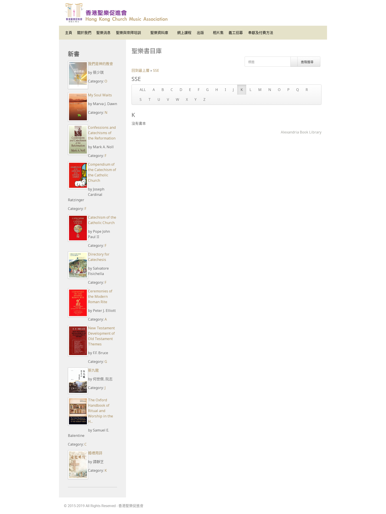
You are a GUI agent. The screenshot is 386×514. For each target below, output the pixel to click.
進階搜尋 (307, 62)
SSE (156, 70)
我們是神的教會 (100, 63)
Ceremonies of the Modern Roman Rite (100, 296)
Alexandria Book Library (301, 132)
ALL (143, 89)
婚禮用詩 (95, 453)
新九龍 (93, 370)
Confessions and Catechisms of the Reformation (102, 133)
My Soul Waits (100, 95)
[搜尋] (294, 62)
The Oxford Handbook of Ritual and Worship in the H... (100, 411)
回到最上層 (140, 70)
